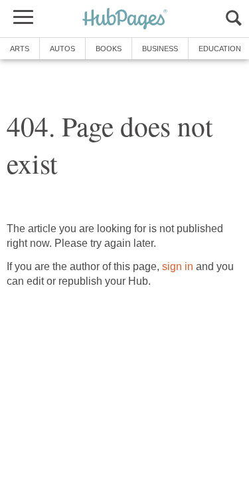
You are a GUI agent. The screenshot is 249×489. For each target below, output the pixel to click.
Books (109, 49)
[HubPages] (125, 19)
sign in (177, 266)
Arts (19, 49)
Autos (62, 49)
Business (160, 49)
